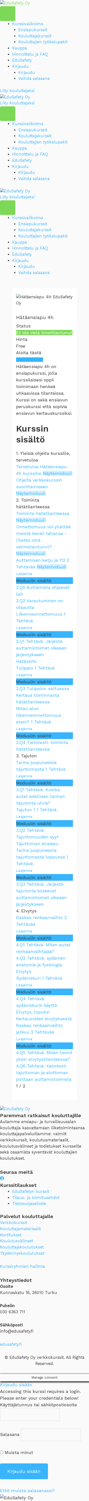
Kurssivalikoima (27, 24)
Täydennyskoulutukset (22, 1253)
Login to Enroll (29, 359)
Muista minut (18, 1452)
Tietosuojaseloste (29, 1203)
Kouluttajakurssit (34, 36)
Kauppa (19, 48)
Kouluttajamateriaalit (20, 1228)
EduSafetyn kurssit (30, 1191)
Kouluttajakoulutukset (22, 1247)
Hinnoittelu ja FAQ (30, 54)
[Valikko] (7, 13)
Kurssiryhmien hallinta (22, 1266)
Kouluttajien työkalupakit (42, 42)
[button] (17, 90)
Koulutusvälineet (16, 1241)
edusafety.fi (11, 1344)
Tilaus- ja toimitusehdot (36, 1197)
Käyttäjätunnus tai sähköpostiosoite (38, 1404)
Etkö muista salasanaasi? (27, 1490)
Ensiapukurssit (32, 29)
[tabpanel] (44, 389)
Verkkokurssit (13, 1222)
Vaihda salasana (34, 78)
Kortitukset (11, 1235)
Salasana (10, 1434)
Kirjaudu (20, 66)
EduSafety (22, 60)
